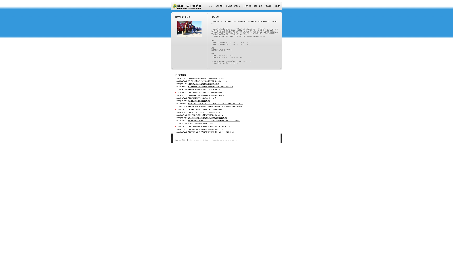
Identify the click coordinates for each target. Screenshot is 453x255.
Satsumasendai (194, 140)
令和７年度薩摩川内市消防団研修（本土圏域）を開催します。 (207, 92)
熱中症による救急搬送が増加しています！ (201, 124)
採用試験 (248, 6)
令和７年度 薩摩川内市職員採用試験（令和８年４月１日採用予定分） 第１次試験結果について (218, 107)
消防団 (277, 6)
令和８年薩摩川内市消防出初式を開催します (202, 98)
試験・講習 (258, 6)
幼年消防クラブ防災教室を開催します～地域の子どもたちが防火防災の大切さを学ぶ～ (215, 104)
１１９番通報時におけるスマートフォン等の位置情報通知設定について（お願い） (214, 121)
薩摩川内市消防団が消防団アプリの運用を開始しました (205, 115)
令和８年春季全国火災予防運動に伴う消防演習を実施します (207, 95)
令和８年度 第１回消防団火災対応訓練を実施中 (203, 84)
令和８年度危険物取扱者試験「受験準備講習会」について (206, 78)
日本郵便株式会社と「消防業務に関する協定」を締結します (207, 109)
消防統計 (268, 6)
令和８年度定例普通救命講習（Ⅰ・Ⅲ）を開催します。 (205, 90)
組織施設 (229, 6)
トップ (210, 6)
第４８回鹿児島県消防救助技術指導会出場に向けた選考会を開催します (210, 87)
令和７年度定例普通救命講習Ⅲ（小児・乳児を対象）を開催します (209, 126)
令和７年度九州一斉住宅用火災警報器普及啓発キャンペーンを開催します (211, 132)
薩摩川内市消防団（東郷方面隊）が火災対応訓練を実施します (207, 118)
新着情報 (219, 6)
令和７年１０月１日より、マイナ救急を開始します (204, 112)
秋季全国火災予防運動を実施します (199, 101)
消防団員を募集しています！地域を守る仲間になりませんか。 (207, 81)
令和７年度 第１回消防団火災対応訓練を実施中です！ (205, 129)
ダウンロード (238, 6)
